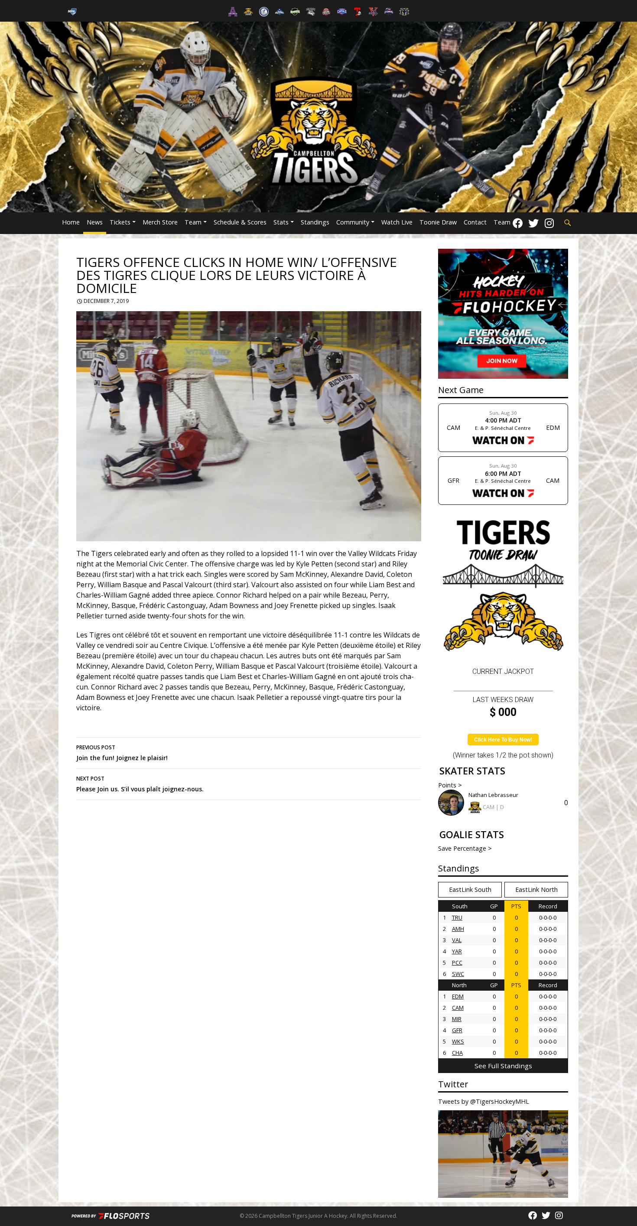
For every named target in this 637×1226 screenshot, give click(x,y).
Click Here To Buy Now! (503, 740)
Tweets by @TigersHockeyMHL (483, 1101)
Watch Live (397, 222)
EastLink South (470, 889)
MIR (457, 1019)
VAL (457, 940)
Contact (475, 222)
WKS (458, 1041)
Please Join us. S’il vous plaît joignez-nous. (140, 784)
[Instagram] (549, 223)
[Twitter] (533, 223)
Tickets (120, 222)
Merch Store (160, 222)
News (95, 222)
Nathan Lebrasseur (493, 795)
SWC (458, 974)
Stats (281, 222)
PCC (457, 962)
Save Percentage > (465, 848)
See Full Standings (503, 1065)
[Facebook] (518, 223)
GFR (457, 1030)
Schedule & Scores (240, 222)
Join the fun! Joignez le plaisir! (122, 753)
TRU (457, 917)
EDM (458, 996)
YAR (457, 951)
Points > (450, 785)
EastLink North (536, 889)
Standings (315, 222)
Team (193, 222)
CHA (457, 1053)
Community (352, 222)
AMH (458, 929)
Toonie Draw (438, 222)
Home (71, 222)
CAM (458, 1007)
